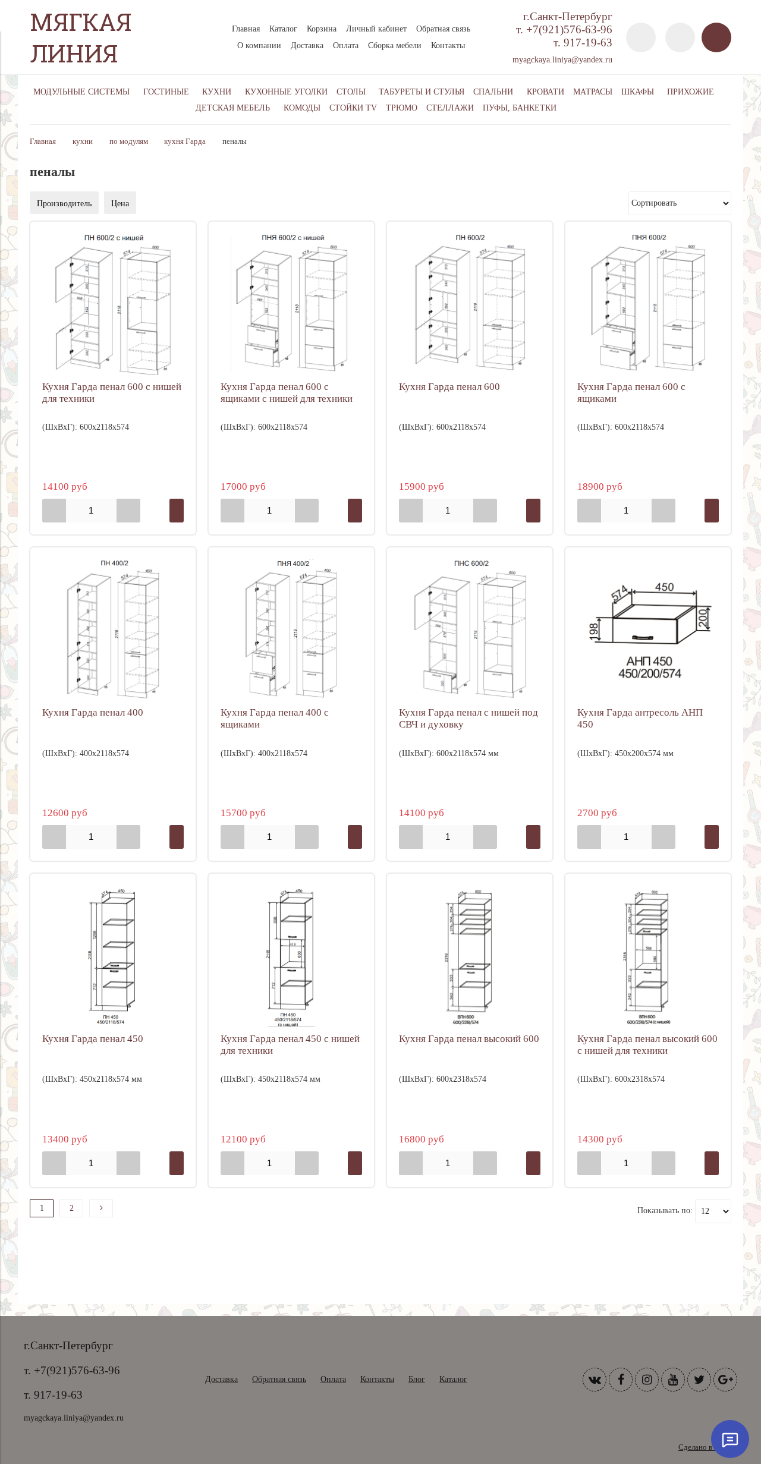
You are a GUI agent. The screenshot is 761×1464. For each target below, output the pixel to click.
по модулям (128, 141)
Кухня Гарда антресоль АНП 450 (640, 718)
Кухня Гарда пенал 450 (92, 1038)
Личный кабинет (376, 28)
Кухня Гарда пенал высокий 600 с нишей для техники (647, 1044)
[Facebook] (621, 1379)
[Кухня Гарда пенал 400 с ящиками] (291, 630)
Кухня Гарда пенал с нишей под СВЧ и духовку (468, 718)
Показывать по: (665, 1210)
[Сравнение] (680, 37)
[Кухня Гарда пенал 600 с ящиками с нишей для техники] (291, 304)
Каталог (283, 28)
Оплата (346, 45)
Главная (246, 28)
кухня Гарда (185, 141)
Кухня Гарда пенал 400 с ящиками (275, 718)
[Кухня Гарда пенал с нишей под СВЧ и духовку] (469, 630)
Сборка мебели (395, 45)
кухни (83, 141)
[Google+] (725, 1379)
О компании (259, 45)
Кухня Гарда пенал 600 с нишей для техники (111, 392)
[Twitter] (699, 1379)
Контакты (448, 45)
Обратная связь (443, 28)
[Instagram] (647, 1379)
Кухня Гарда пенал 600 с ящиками (631, 392)
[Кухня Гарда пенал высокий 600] (469, 956)
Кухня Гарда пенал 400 (92, 712)
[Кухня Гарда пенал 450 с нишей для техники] (291, 956)
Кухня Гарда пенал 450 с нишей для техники (290, 1044)
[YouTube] (673, 1379)
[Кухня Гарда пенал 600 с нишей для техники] (113, 304)
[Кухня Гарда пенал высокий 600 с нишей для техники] (648, 956)
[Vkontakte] (594, 1379)
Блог (416, 1379)
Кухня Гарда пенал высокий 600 (469, 1038)
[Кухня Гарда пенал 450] (113, 956)
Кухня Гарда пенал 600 (449, 386)
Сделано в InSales (707, 1447)
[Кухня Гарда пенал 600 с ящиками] (648, 304)
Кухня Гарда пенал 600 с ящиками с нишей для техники (287, 392)
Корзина (322, 28)
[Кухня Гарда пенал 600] (469, 304)
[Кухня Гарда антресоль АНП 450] (648, 630)
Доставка (307, 45)
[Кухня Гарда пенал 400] (113, 630)
